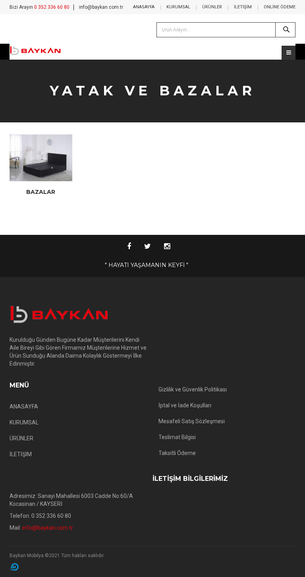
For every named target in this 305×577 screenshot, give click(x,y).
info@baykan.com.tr (101, 7)
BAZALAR (40, 192)
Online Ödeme (279, 7)
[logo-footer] (78, 314)
